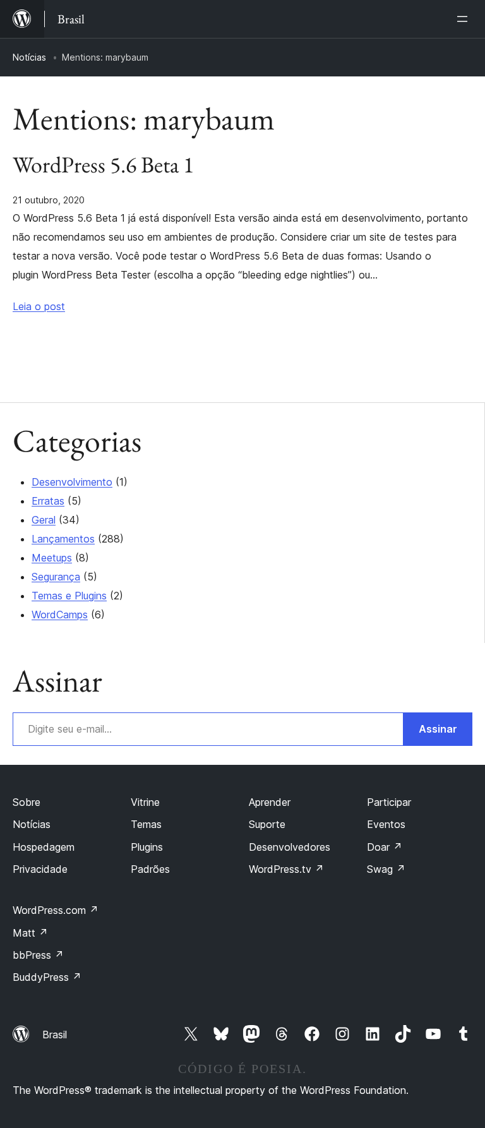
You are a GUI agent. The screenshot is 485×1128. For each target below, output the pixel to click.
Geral (44, 519)
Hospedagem (44, 847)
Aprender (269, 802)
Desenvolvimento (72, 482)
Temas (146, 824)
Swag (386, 869)
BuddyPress (47, 977)
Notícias (29, 57)
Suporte (267, 824)
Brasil (54, 1034)
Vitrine (145, 802)
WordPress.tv (286, 869)
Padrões (150, 869)
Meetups (52, 557)
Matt (30, 933)
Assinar (438, 729)
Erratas (48, 501)
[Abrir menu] (465, 19)
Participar (389, 802)
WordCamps (60, 614)
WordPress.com (56, 910)
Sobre (26, 802)
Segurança (56, 576)
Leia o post (39, 306)
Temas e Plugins (69, 595)
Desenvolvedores (289, 847)
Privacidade (40, 869)
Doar (384, 847)
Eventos (386, 824)
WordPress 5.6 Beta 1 (103, 164)
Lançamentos (63, 538)
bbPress (38, 955)
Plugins (147, 847)
